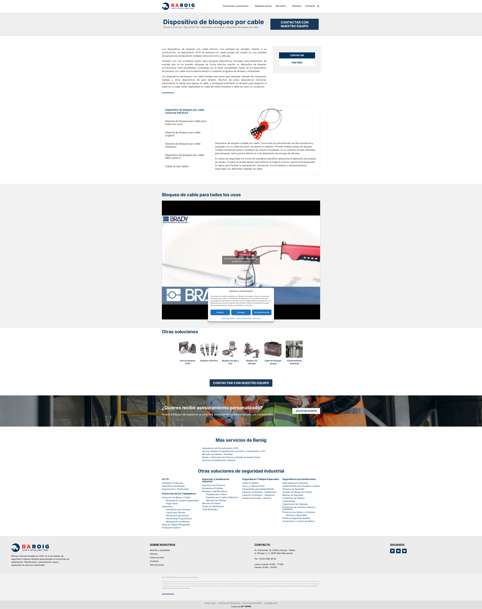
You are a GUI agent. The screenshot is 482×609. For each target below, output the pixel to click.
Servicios (281, 6)
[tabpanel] (266, 140)
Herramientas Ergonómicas (179, 518)
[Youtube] (398, 551)
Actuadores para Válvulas (178, 509)
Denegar (241, 312)
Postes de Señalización (213, 506)
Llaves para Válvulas (175, 512)
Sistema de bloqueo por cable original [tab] (183, 134)
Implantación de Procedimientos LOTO (220, 448)
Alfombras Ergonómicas (177, 515)
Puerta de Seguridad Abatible (296, 518)
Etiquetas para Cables (216, 494)
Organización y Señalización (175, 489)
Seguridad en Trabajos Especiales (260, 479)
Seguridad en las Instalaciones (299, 479)
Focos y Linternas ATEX (253, 486)
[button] (318, 6)
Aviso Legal (257, 318)
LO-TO (165, 479)
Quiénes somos (263, 6)
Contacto (310, 6)
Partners (297, 6)
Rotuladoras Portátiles (212, 488)
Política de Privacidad (243, 318)
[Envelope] (404, 551)
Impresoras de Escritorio (213, 485)
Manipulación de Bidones (178, 521)
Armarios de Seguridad (293, 489)
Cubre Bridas (288, 501)
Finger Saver (172, 503)
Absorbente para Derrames (295, 483)
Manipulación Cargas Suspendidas (182, 500)
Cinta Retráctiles (209, 509)
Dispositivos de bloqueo (212, 27)
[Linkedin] (392, 551)
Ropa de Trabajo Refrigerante (176, 524)
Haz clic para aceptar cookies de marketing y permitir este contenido (241, 260)
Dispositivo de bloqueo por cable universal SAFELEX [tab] (184, 111)
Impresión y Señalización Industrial (215, 480)
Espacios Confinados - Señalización (259, 492)
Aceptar (220, 312)
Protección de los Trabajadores (179, 493)
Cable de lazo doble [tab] (177, 166)
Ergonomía (167, 506)
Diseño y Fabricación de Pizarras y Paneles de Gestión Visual (231, 457)
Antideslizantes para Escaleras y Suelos (301, 486)
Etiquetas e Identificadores (214, 491)
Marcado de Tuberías (216, 500)
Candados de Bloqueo (172, 483)
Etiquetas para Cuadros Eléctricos (222, 497)
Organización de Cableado (295, 504)
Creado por (235, 606)
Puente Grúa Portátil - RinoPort (256, 498)
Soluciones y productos (235, 6)
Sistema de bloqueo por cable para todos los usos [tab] (185, 123)
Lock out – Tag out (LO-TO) (186, 27)
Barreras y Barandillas (296, 515)
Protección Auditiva (171, 527)
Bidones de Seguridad (292, 495)
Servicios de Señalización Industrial (218, 460)
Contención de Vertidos (293, 498)
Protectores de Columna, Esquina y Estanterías (299, 508)
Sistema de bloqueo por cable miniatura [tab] (183, 145)
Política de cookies (228, 318)
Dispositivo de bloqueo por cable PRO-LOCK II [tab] (184, 157)
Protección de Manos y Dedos (176, 497)
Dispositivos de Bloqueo (173, 486)
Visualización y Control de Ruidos (298, 521)
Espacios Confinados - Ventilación (258, 495)
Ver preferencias (261, 312)
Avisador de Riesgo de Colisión (297, 492)
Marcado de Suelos (211, 503)
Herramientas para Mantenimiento (258, 489)
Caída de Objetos (250, 483)
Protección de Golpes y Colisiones (298, 512)
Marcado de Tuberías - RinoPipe (217, 454)
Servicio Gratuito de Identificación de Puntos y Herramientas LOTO (233, 451)
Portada (167, 27)
